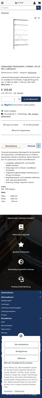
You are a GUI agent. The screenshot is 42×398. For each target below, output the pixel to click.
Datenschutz (19, 391)
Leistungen (5, 304)
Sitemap (4, 333)
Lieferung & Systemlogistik (11, 308)
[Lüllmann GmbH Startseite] (19, 3)
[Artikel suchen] (38, 8)
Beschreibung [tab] (11, 146)
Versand (20, 93)
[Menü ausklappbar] (2, 3)
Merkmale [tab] (31, 146)
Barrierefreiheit (6, 325)
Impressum (8, 391)
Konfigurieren (21, 351)
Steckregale (32, 72)
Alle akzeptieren (21, 344)
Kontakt (4, 315)
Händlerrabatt (6, 301)
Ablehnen (22, 358)
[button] (34, 3)
